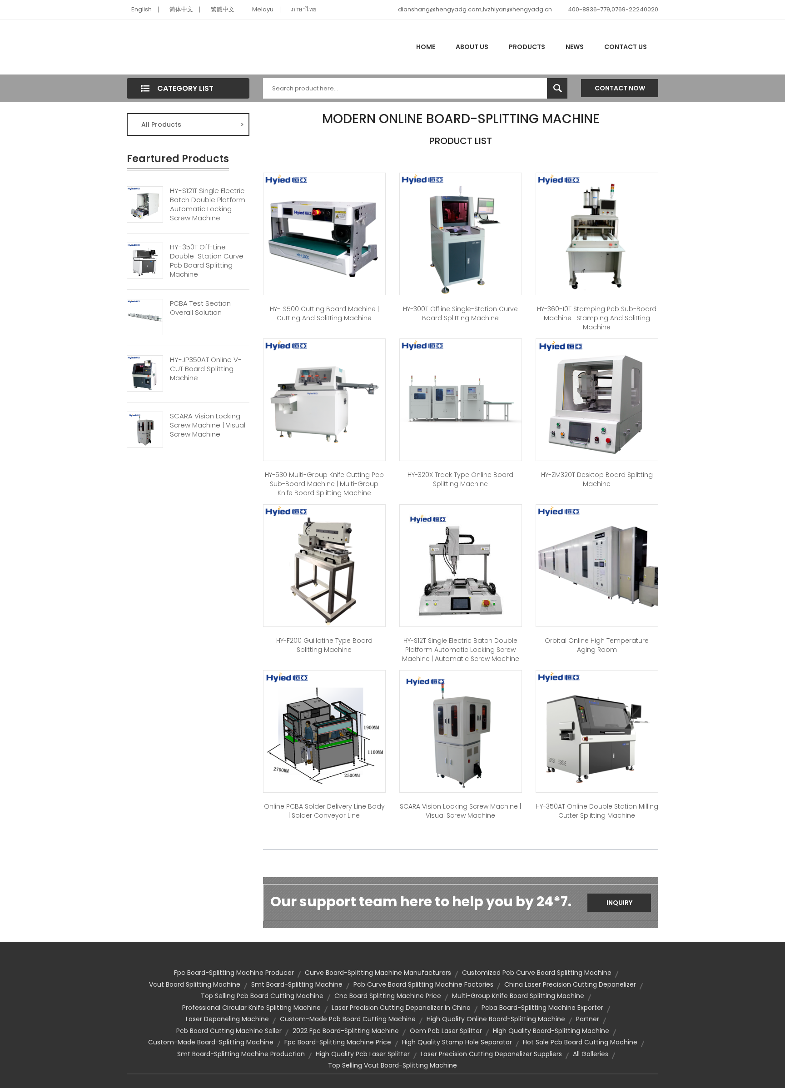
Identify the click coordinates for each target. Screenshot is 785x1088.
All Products (192, 124)
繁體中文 (222, 9)
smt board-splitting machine (297, 984)
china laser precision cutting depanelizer (570, 984)
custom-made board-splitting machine (210, 1042)
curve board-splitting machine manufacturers (378, 972)
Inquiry (619, 902)
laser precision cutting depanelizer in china (401, 1007)
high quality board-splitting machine (551, 1030)
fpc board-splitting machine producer (234, 972)
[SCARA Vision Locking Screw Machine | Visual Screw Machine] (145, 428)
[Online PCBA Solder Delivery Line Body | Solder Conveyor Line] (324, 730)
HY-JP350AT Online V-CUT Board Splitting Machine (206, 369)
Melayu (262, 9)
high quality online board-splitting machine (496, 1018)
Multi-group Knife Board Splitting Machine (518, 995)
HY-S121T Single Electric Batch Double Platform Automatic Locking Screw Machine (207, 204)
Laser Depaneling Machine (227, 1018)
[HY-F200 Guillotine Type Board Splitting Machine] (324, 565)
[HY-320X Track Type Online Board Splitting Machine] (461, 399)
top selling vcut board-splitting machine (392, 1065)
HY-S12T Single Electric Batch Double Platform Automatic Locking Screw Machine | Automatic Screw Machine (460, 649)
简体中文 (181, 9)
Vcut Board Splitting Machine (194, 984)
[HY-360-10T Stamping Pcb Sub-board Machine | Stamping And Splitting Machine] (597, 233)
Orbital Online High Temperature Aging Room (597, 645)
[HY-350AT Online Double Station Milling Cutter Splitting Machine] (597, 730)
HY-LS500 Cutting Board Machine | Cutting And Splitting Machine (324, 313)
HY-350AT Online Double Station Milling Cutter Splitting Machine (597, 811)
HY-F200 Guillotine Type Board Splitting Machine (324, 645)
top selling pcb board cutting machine (262, 995)
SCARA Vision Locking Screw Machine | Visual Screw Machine (207, 425)
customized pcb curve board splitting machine (536, 972)
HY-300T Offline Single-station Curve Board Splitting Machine (460, 313)
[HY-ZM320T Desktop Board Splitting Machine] (597, 399)
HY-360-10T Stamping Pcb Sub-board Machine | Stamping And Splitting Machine (596, 318)
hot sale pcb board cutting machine (580, 1042)
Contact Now (620, 88)
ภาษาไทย (304, 9)
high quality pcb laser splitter (363, 1053)
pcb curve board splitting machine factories (423, 984)
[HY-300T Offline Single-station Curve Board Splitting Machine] (461, 233)
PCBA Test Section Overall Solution (200, 308)
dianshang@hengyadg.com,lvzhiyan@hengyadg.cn (475, 9)
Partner (587, 1018)
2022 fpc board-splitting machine (346, 1030)
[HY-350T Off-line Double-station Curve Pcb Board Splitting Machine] (145, 259)
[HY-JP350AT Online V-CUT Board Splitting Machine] (145, 372)
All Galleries (590, 1053)
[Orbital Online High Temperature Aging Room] (597, 565)
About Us (472, 46)
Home (425, 46)
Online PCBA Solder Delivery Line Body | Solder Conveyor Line (324, 811)
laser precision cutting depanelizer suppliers (491, 1053)
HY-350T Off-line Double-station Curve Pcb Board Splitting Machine (206, 261)
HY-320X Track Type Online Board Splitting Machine (460, 479)
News (575, 46)
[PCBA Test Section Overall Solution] (145, 316)
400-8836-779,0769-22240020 (613, 9)
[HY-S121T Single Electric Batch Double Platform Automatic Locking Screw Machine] (145, 203)
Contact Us (625, 46)
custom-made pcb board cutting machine (348, 1018)
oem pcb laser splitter (446, 1030)
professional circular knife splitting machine (251, 1007)
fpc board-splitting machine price (337, 1042)
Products (527, 46)
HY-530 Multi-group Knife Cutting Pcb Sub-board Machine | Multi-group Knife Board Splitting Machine (324, 483)
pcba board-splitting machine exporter (542, 1007)
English (141, 9)
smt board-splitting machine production (241, 1053)
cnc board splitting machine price (387, 995)
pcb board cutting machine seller (229, 1030)
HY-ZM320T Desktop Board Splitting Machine (597, 479)
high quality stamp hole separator (457, 1042)
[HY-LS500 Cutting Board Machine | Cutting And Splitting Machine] (324, 233)
